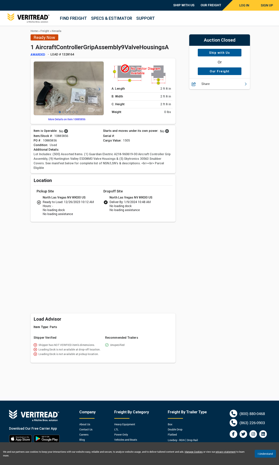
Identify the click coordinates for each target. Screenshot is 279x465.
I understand (265, 454)
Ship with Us (219, 53)
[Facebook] (233, 434)
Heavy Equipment (124, 424)
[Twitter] (243, 434)
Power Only (121, 434)
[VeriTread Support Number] (233, 413)
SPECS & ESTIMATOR (111, 18)
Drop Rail (192, 440)
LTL (116, 429)
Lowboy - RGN (176, 440)
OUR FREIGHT (211, 5)
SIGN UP (267, 5)
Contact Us (85, 429)
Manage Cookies (194, 451)
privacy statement (226, 451)
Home (34, 31)
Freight (44, 31)
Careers (83, 434)
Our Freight (219, 71)
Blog (82, 439)
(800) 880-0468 (252, 413)
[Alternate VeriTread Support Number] (233, 422)
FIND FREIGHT (73, 18)
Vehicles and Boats (125, 439)
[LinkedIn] (263, 434)
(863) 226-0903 (252, 422)
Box (170, 424)
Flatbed (172, 434)
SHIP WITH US (184, 5)
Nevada (56, 31)
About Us (84, 424)
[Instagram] (253, 434)
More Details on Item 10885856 (66, 119)
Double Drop (175, 429)
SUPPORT (145, 18)
